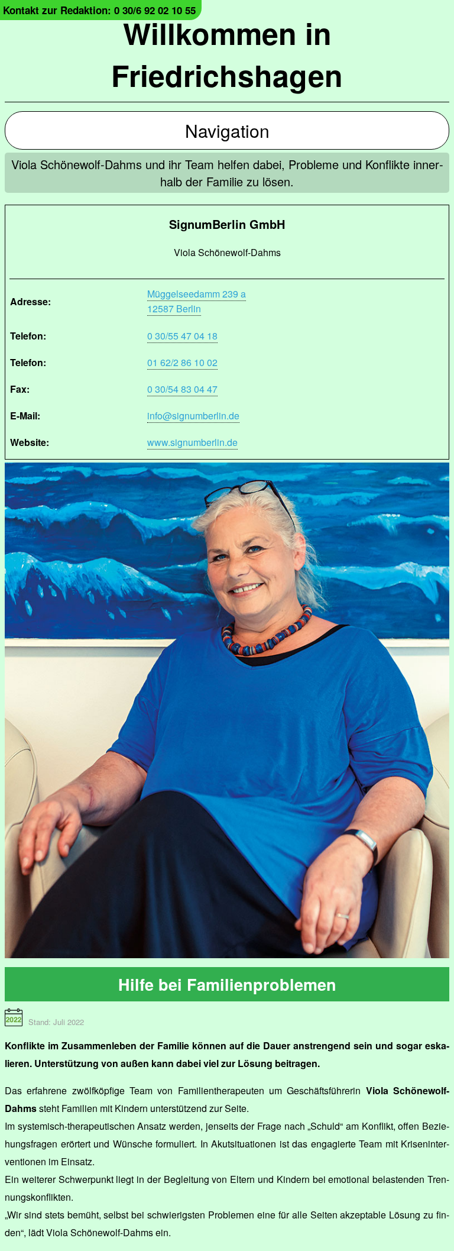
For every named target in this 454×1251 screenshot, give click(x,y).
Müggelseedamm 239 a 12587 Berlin (196, 301)
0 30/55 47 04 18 (182, 335)
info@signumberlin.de (193, 415)
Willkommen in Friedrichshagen (227, 54)
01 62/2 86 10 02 (182, 362)
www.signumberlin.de (192, 442)
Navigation (227, 130)
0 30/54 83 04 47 (182, 389)
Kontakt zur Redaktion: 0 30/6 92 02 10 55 (99, 10)
